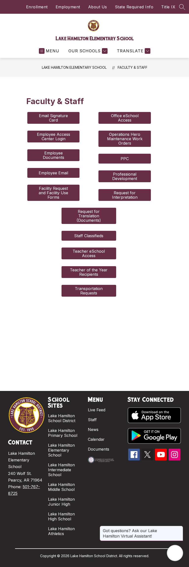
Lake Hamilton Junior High (61, 502)
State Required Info (134, 6)
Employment (68, 6)
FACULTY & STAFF (132, 67)
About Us (97, 6)
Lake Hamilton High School (61, 516)
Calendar (96, 439)
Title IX (168, 6)
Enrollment (37, 6)
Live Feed (96, 409)
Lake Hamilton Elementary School (74, 67)
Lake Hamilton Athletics (61, 531)
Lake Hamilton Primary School (62, 433)
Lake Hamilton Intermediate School (61, 469)
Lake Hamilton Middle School (61, 487)
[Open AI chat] (175, 553)
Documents (98, 449)
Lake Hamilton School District (61, 418)
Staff (92, 419)
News (93, 429)
